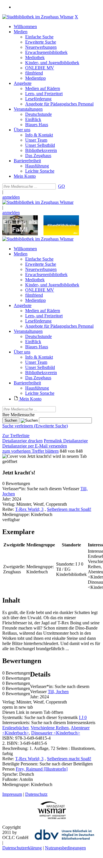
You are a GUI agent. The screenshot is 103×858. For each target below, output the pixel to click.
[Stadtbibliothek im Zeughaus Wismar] (38, 16)
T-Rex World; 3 (29, 509)
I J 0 (83, 717)
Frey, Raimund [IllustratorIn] (42, 769)
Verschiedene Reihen (50, 727)
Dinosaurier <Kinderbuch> (55, 732)
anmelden (11, 197)
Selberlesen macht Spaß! (69, 509)
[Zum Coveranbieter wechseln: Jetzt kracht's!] (27, 456)
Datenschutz (36, 794)
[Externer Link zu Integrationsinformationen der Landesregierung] (61, 233)
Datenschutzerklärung (22, 847)
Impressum (12, 794)
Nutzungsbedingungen (65, 847)
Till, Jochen (58, 691)
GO (61, 186)
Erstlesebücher (15, 727)
